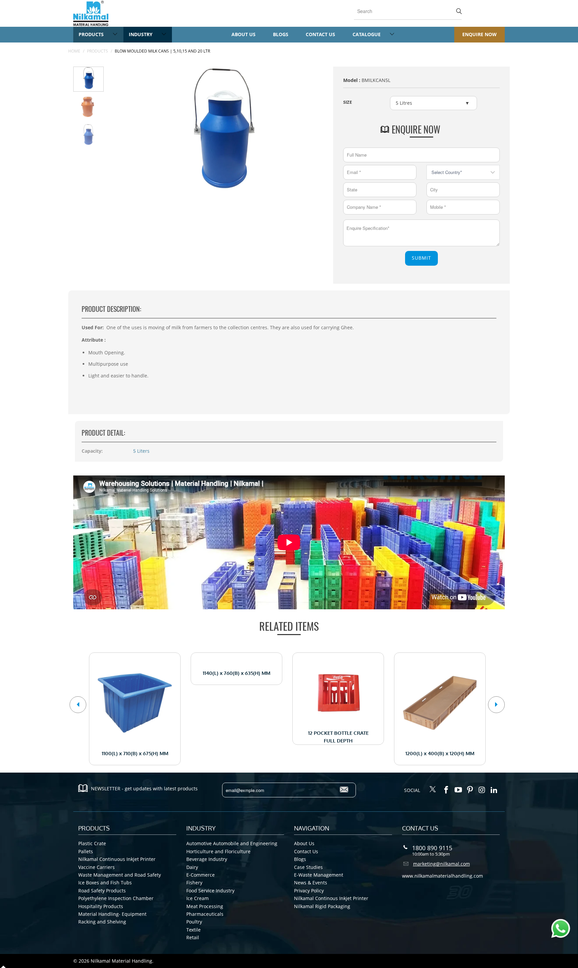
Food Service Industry (210, 890)
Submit (421, 258)
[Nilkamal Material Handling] (90, 13)
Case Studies (308, 867)
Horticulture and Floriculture (218, 851)
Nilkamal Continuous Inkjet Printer (117, 859)
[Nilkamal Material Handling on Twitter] (432, 789)
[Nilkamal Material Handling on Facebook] (447, 790)
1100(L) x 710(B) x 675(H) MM (134, 703)
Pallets (85, 851)
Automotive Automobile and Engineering (231, 843)
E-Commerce (200, 875)
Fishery (194, 882)
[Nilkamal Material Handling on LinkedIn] (494, 790)
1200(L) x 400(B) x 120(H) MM (439, 703)
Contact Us (320, 34)
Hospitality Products (100, 906)
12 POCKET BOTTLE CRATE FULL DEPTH (338, 693)
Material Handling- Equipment (112, 914)
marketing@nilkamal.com (441, 864)
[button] (78, 704)
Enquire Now (479, 34)
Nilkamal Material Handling (121, 961)
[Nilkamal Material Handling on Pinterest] (470, 790)
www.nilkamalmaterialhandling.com (442, 876)
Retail (192, 937)
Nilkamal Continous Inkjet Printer (331, 898)
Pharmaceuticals (204, 914)
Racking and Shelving (102, 921)
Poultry (194, 921)
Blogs (280, 34)
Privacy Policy (309, 890)
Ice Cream (197, 898)
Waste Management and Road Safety (119, 875)
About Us (243, 34)
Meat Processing (204, 906)
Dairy (192, 867)
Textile (193, 930)
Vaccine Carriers (96, 867)
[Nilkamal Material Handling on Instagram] (482, 790)
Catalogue (367, 34)
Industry (141, 34)
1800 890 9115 (432, 848)
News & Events (310, 882)
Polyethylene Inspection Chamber (116, 898)
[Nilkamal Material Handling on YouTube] (458, 790)
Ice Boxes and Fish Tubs (105, 882)
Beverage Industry (206, 859)
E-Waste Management (318, 875)
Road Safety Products (102, 890)
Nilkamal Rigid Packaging (322, 906)
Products (92, 34)
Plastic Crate (92, 843)
